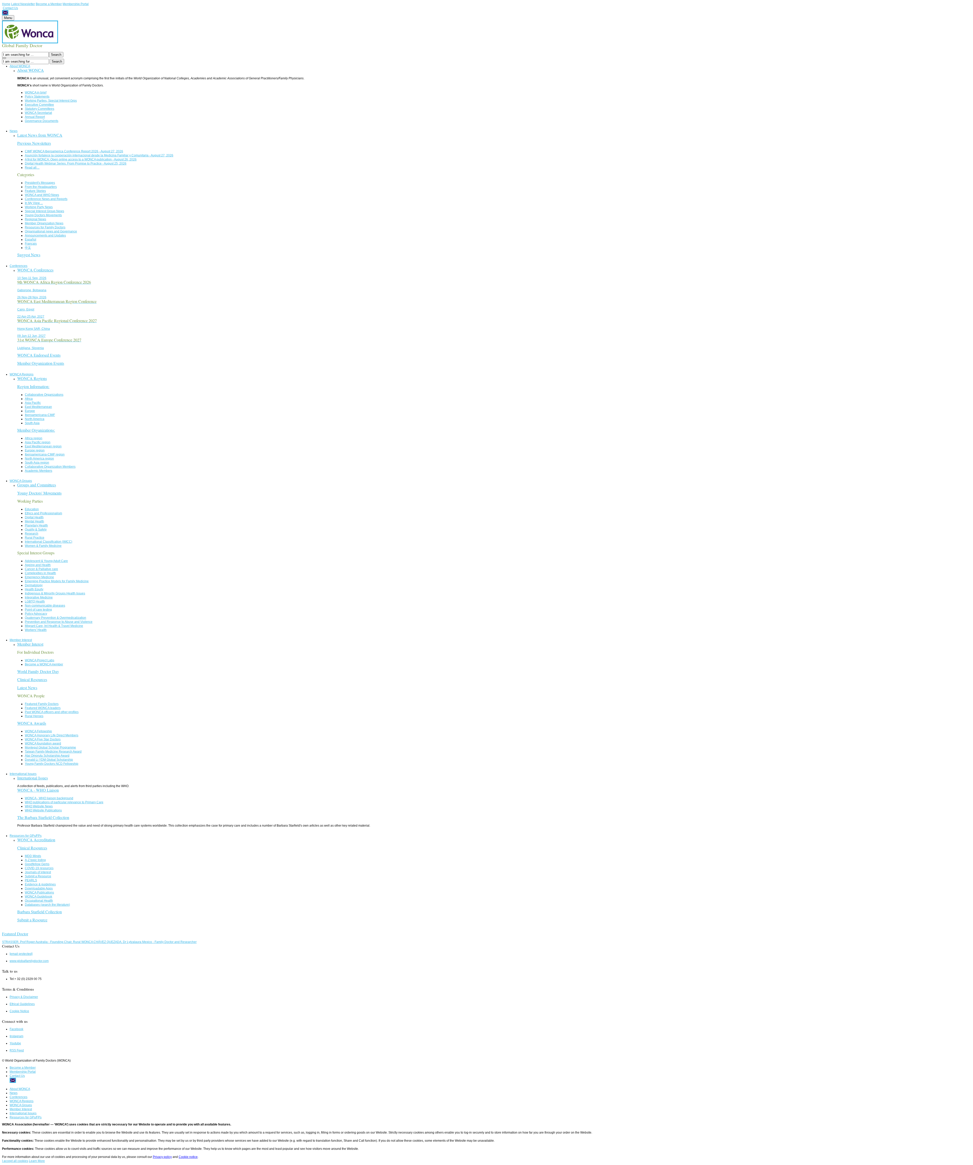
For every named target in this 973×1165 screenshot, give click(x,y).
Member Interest (21, 640)
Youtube (15, 1043)
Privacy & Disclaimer (24, 997)
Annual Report (35, 117)
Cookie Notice (19, 1011)
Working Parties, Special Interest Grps (51, 100)
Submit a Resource (32, 919)
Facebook (16, 1029)
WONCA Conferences (35, 269)
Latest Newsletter (23, 4)
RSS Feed (17, 1050)
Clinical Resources (32, 679)
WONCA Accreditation (36, 839)
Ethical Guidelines (22, 1004)
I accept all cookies (15, 1161)
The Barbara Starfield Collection (43, 817)
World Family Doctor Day (38, 671)
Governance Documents (41, 121)
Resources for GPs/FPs (26, 836)
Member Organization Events (40, 363)
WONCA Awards (31, 723)
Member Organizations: (36, 430)
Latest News (27, 687)
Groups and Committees (36, 484)
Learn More (37, 1161)
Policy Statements (37, 96)
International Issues (23, 774)
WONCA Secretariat (38, 113)
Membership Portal (76, 4)
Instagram (16, 1036)
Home (6, 4)
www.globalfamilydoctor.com (29, 961)
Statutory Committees (39, 109)
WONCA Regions (21, 374)
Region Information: (33, 386)
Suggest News (28, 254)
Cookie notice (188, 1157)
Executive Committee (39, 104)
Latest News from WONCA (39, 135)
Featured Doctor (15, 933)
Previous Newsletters (34, 143)
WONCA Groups (21, 481)
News (13, 131)
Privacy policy (162, 1157)
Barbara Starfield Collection (39, 911)
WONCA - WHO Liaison (38, 790)
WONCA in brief (35, 92)
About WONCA (20, 66)
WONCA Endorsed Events (39, 355)
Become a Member (49, 4)
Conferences (18, 266)
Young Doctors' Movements (39, 493)
